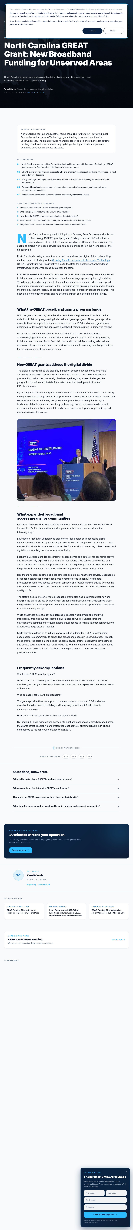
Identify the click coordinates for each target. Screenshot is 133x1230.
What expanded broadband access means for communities (43, 516)
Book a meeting (19, 850)
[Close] (126, 1171)
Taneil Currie (10, 89)
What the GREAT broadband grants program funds (59, 309)
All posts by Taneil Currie (37, 884)
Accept (92, 31)
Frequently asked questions (40, 668)
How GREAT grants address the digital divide (54, 364)
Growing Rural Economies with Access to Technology (81, 260)
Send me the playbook (103, 1215)
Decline (113, 31)
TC (18, 875)
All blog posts (13, 960)
